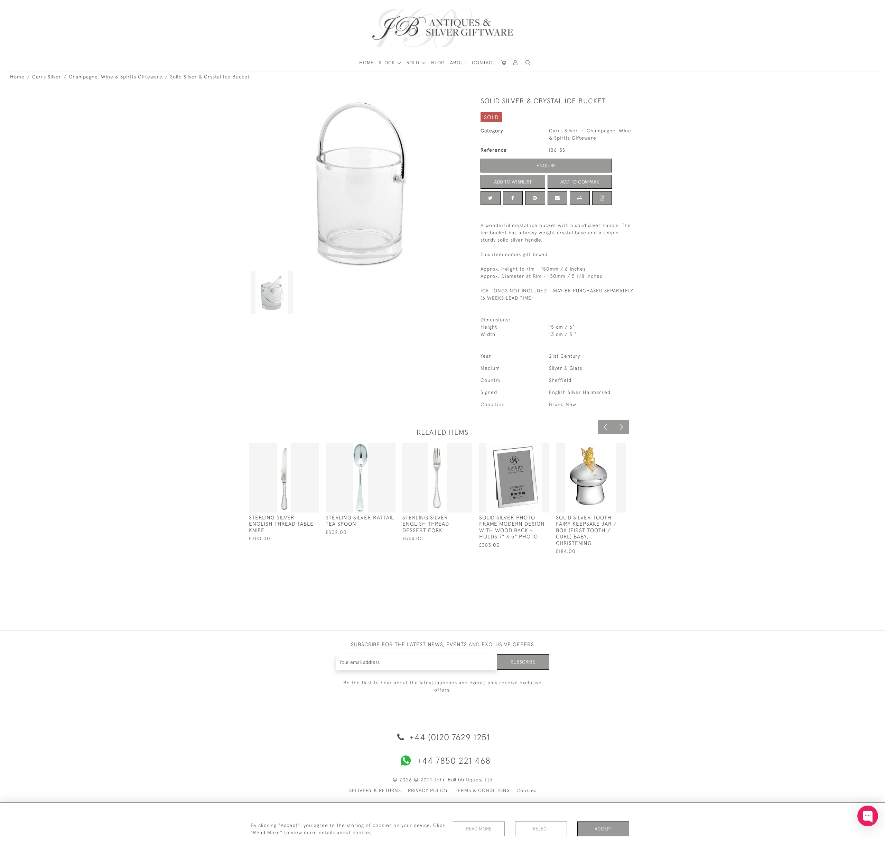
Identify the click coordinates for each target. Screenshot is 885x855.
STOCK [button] (388, 62)
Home (17, 76)
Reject (541, 828)
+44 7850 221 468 (454, 760)
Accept (603, 828)
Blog (438, 62)
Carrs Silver (46, 76)
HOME (366, 62)
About (458, 62)
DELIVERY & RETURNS (374, 790)
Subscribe (523, 662)
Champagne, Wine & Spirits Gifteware (115, 76)
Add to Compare (579, 182)
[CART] (504, 62)
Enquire (546, 165)
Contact (483, 62)
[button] (515, 62)
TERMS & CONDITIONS (482, 790)
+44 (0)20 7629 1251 (448, 737)
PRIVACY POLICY (428, 790)
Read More (479, 828)
